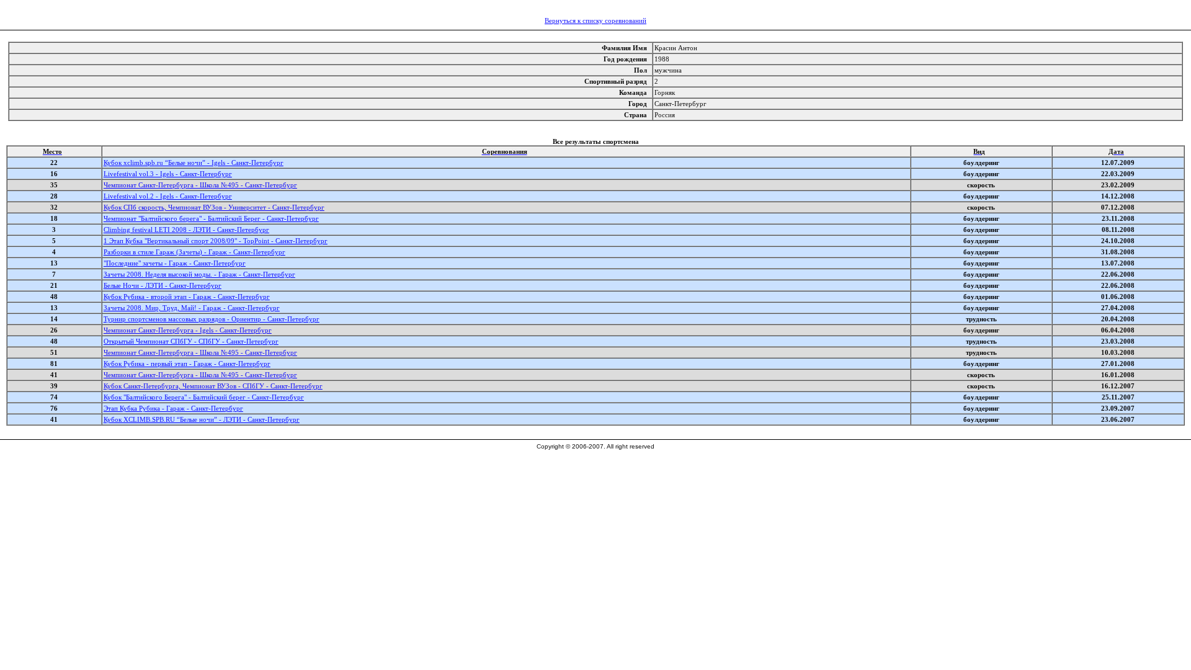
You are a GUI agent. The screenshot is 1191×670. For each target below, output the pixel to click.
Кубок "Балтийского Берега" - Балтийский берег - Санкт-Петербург (204, 397)
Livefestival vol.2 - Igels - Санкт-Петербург (168, 196)
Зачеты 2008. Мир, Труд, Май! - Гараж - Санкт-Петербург (192, 307)
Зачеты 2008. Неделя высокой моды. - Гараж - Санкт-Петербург (199, 274)
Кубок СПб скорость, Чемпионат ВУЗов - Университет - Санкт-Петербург (214, 207)
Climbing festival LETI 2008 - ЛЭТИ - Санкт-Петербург (186, 229)
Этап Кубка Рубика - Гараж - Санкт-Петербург (173, 408)
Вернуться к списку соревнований (595, 20)
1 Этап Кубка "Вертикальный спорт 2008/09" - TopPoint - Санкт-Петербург (216, 240)
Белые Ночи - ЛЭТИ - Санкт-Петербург (162, 285)
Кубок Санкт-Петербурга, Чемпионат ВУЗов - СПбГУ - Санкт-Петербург (213, 386)
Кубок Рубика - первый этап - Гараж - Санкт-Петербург (187, 363)
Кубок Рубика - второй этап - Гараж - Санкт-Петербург (187, 296)
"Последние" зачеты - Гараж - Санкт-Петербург (175, 263)
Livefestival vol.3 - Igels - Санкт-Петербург (168, 173)
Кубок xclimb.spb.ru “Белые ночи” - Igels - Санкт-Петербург (193, 162)
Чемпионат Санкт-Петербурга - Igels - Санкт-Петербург (188, 330)
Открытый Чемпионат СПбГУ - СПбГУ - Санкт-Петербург (191, 341)
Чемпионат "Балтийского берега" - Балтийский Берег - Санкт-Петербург (211, 218)
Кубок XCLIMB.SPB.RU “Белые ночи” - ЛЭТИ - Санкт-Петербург (202, 419)
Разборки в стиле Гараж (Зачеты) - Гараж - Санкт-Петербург (194, 252)
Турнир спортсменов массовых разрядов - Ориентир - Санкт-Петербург (211, 319)
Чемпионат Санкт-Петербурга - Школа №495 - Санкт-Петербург (200, 185)
